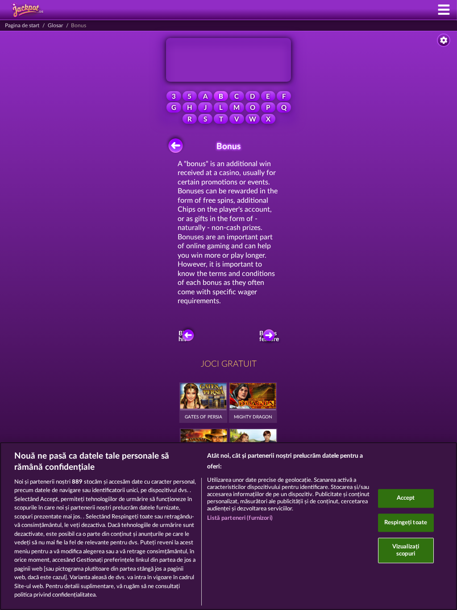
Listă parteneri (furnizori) (240, 518)
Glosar (55, 25)
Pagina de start (22, 25)
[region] (228, 526)
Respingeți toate (405, 523)
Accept (406, 498)
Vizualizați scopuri (405, 550)
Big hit (183, 336)
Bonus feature (270, 336)
